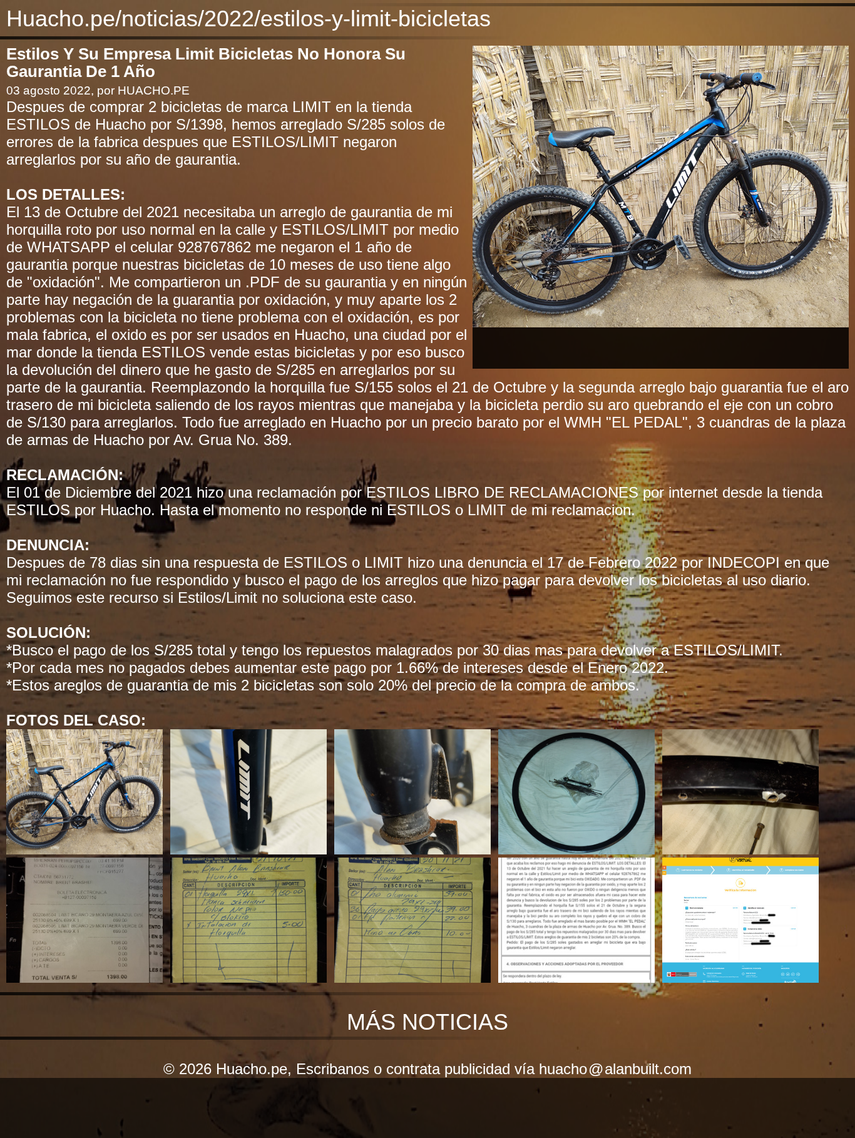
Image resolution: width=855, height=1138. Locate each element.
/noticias (156, 18)
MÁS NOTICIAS (427, 1022)
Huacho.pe (60, 18)
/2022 (226, 18)
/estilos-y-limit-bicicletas (372, 18)
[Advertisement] (661, 346)
